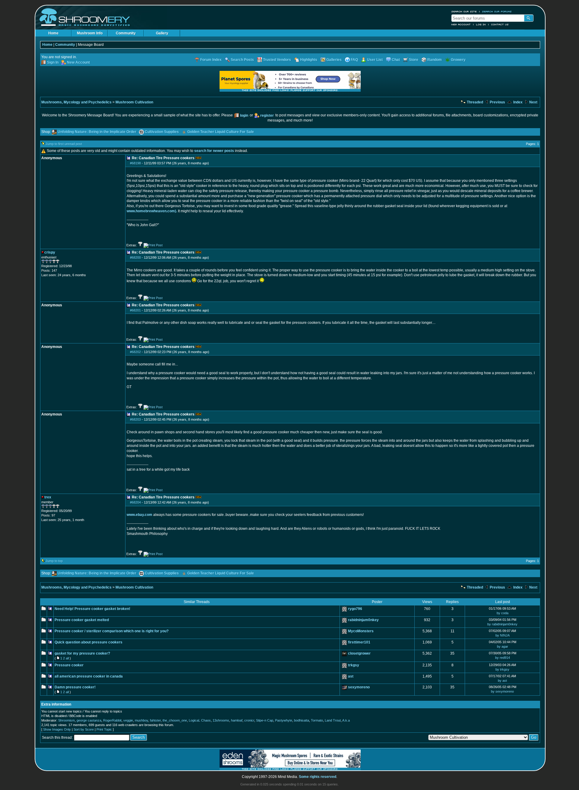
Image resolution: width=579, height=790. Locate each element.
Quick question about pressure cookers (88, 642)
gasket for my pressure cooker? (82, 653)
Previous (497, 102)
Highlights (308, 60)
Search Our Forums (497, 11)
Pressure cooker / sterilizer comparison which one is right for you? (112, 631)
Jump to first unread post (64, 144)
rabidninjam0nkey (363, 620)
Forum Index (211, 60)
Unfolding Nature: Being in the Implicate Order (97, 132)
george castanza (89, 720)
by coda (502, 613)
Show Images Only (57, 729)
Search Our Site (464, 11)
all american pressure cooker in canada (89, 676)
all (67, 658)
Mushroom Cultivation (134, 102)
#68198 (135, 163)
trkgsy (353, 665)
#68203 (135, 419)
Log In (481, 24)
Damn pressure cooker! (75, 687)
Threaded (474, 102)
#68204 (135, 502)
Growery (458, 60)
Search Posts (242, 60)
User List (375, 60)
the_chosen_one (175, 720)
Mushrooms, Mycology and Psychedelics (76, 102)
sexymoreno (359, 687)
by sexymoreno (502, 691)
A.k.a (346, 720)
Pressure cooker (69, 665)
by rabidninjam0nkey (502, 624)
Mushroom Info (90, 33)
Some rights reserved (317, 777)
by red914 (502, 657)
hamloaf (236, 720)
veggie (128, 720)
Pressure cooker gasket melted (82, 620)
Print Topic (104, 729)
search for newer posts (214, 151)
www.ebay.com (139, 515)
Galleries (334, 60)
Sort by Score (84, 729)
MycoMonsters (361, 631)
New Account (461, 24)
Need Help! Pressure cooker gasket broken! (92, 609)
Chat (396, 60)
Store (413, 60)
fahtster (155, 720)
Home (53, 33)
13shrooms (221, 720)
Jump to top (54, 561)
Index (517, 102)
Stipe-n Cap (264, 720)
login (244, 115)
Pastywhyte (283, 720)
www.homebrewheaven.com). (152, 211)
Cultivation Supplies (162, 132)
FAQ (354, 60)
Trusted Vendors (277, 60)
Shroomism (66, 720)
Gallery (162, 33)
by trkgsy (502, 669)
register (267, 115)
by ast (502, 680)
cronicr (249, 720)
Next (532, 102)
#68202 (135, 352)
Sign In (53, 62)
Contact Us (500, 24)
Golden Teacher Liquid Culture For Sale (220, 132)
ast (350, 676)
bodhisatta (301, 720)
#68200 (135, 257)
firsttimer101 (359, 642)
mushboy (141, 720)
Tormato (317, 720)
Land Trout (333, 720)
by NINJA (502, 635)
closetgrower (359, 653)
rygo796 (355, 609)
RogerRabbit (112, 720)
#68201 (135, 310)
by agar (502, 646)
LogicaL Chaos (200, 720)
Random (434, 60)
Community (126, 33)
